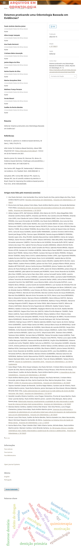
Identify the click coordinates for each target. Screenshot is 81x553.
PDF (53, 27)
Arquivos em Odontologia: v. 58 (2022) (32, 375)
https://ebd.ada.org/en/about (26, 151)
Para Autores (8, 452)
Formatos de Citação (57, 76)
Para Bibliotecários (10, 455)
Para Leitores (8, 449)
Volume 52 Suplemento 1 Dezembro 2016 (30, 362)
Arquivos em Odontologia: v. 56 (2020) (56, 383)
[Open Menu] (4, 2)
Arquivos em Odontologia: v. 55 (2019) (27, 210)
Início (6, 8)
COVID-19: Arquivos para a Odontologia (28, 383)
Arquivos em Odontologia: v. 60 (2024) (43, 415)
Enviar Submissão (12, 489)
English (6, 477)
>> (9, 438)
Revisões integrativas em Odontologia (39, 200)
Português (7, 480)
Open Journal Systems (12, 464)
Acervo (12, 8)
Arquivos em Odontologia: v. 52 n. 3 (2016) (34, 423)
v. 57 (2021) (20, 8)
